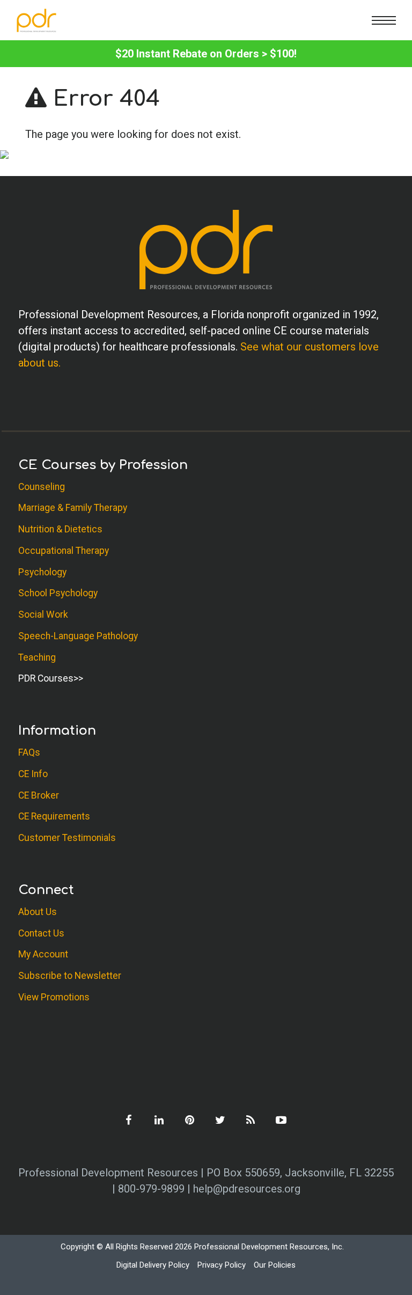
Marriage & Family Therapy (72, 507)
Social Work (43, 614)
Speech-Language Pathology (78, 636)
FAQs (29, 752)
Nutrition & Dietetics (60, 529)
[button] (384, 20)
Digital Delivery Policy (152, 1265)
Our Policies (275, 1265)
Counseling (41, 486)
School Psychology (58, 593)
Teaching (37, 657)
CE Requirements (54, 816)
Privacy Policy (221, 1265)
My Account (43, 954)
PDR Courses (45, 678)
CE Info (33, 774)
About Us (37, 911)
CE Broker (38, 795)
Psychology (42, 572)
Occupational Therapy (63, 550)
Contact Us (41, 933)
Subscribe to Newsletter (69, 975)
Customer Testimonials (67, 837)
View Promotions (54, 997)
